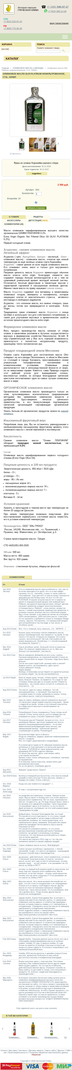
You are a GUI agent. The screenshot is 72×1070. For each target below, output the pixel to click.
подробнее (36, 173)
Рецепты (38, 217)
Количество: (28, 193)
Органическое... (51, 1037)
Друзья (61, 1050)
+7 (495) (58, 6)
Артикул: (30, 190)
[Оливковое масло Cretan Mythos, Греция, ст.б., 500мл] (14, 1035)
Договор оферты (36, 1050)
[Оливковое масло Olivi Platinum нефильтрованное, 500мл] (50, 151)
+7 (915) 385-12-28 (57, 11)
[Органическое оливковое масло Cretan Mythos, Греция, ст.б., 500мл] (52, 1035)
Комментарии (16, 577)
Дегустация (38, 220)
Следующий (69, 1028)
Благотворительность (18, 1052)
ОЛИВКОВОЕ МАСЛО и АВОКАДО (28, 68)
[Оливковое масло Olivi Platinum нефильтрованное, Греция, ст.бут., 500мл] (36, 151)
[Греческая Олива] (9, 12)
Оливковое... (14, 1037)
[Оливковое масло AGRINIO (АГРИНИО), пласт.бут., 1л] (33, 1035)
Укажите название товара (48, 48)
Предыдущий (2, 1028)
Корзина (7, 44)
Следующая (58, 143)
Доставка (13, 1050)
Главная (5, 68)
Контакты (23, 1050)
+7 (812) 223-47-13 (12, 21)
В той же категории (17, 1016)
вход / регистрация (59, 23)
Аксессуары (14, 220)
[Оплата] (36, 1069)
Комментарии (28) (13, 224)
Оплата (4, 1050)
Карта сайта (50, 1050)
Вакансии (36, 1055)
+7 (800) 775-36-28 (12, 28)
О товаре (14, 217)
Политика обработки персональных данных (49, 1052)
